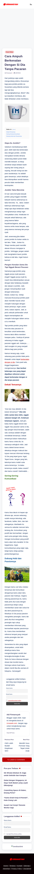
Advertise (6, 869)
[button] (11, 733)
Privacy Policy (16, 869)
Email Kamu (9, 694)
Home (5, 866)
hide (14, 129)
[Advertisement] (17, 27)
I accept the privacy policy (14, 700)
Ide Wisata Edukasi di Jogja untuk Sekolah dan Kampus (15, 774)
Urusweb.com (12, 723)
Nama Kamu (9, 688)
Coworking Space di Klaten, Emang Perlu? (15, 791)
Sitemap (27, 866)
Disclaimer (27, 869)
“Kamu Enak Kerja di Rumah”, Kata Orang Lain (16, 799)
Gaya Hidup (9, 52)
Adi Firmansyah (13, 715)
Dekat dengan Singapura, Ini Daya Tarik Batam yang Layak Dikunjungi (16, 782)
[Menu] (31, 4)
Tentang (12, 866)
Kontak (19, 866)
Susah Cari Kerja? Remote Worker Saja (14, 806)
